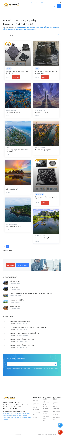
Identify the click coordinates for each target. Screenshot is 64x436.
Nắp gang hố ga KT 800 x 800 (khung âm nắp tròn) (25, 333)
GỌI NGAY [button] (10, 265)
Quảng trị (8, 415)
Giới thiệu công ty (15, 281)
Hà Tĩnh (18, 413)
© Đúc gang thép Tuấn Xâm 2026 (47, 434)
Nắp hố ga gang (46, 403)
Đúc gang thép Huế (12, 189)
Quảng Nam (6, 417)
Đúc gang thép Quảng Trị (13, 226)
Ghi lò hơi (55, 414)
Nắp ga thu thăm (46, 417)
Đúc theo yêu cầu (56, 418)
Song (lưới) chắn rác (46, 407)
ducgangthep (13, 323)
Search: (7, 35)
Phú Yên (19, 417)
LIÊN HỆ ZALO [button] (22, 265)
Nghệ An (24, 413)
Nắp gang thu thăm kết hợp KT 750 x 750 (22, 345)
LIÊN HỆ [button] (15, 77)
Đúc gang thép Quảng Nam (43, 150)
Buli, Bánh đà (56, 411)
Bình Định (24, 417)
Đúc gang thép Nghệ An (17, 300)
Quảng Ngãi (13, 417)
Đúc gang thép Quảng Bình (43, 238)
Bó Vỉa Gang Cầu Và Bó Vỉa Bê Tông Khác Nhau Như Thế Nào (28, 327)
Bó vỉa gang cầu (46, 421)
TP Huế (20, 415)
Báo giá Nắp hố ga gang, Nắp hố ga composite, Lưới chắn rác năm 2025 (31, 293)
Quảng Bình (15, 415)
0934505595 (53, 2)
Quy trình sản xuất (15, 306)
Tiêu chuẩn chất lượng (36, 408)
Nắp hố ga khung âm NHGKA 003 (20, 321)
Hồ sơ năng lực (14, 287)
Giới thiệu (35, 400)
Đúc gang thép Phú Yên (42, 112)
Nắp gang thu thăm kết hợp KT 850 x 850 (22, 339)
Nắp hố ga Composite (56, 407)
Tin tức (35, 417)
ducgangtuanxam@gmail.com (40, 2)
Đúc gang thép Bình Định (13, 112)
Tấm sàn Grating (45, 412)
